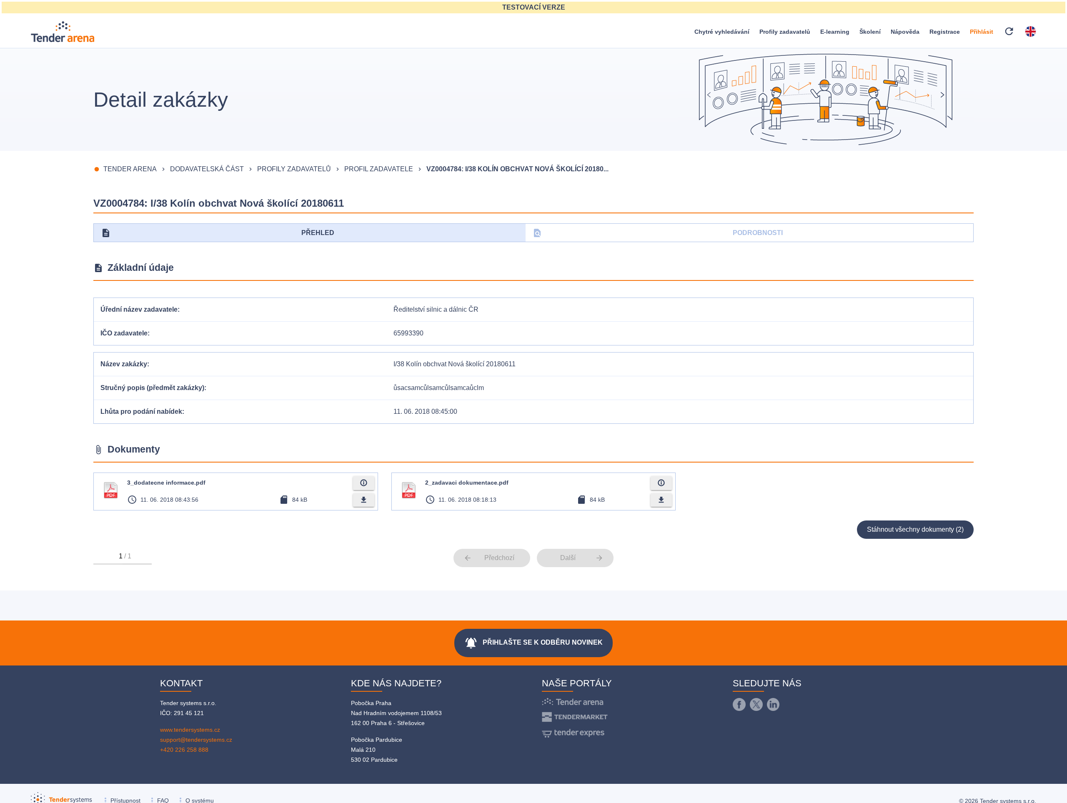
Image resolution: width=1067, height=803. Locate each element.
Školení (870, 31)
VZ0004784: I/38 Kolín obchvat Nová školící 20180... (517, 169)
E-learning (834, 31)
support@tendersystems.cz (196, 739)
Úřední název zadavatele (139, 309)
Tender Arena (130, 169)
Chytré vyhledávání (721, 31)
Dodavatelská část (207, 169)
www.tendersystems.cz (190, 729)
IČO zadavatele (124, 333)
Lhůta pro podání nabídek (141, 411)
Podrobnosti (657, 233)
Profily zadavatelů (784, 31)
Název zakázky (123, 364)
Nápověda (905, 31)
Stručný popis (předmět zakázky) (152, 387)
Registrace (944, 31)
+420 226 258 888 (184, 749)
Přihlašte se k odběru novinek (533, 643)
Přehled (217, 233)
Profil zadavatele (378, 169)
